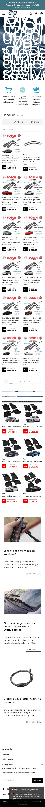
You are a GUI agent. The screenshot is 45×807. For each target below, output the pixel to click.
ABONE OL (37, 780)
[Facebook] (3, 789)
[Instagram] (8, 789)
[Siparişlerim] (36, 13)
